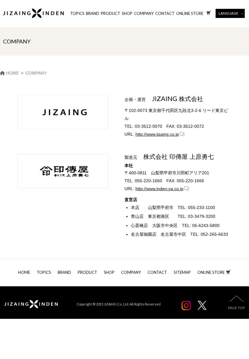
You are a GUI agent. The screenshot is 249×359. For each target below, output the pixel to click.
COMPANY (144, 13)
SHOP (127, 13)
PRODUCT (110, 13)
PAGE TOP (236, 307)
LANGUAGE (228, 13)
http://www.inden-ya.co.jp (159, 188)
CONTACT (165, 13)
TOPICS (77, 13)
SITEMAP (182, 272)
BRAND (92, 13)
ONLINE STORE (211, 272)
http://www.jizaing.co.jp (157, 134)
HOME (24, 272)
